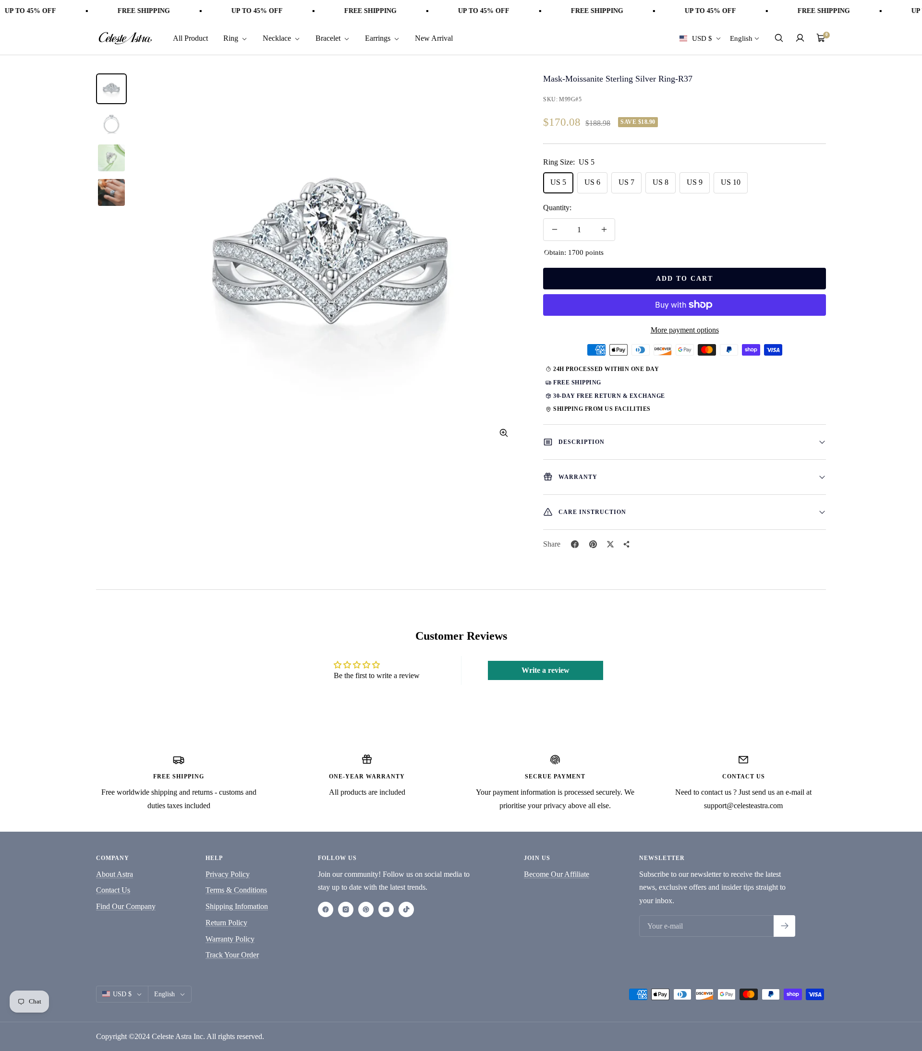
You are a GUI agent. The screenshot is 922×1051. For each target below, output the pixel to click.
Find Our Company (126, 906)
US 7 (626, 182)
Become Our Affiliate (556, 874)
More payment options (685, 330)
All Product (190, 38)
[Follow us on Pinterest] (366, 909)
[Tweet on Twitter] (610, 544)
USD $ (702, 38)
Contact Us (113, 890)
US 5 (558, 182)
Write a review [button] (546, 670)
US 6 (592, 182)
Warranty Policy (230, 939)
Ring (231, 38)
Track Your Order (232, 955)
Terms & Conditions (236, 890)
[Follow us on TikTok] (406, 909)
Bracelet (328, 38)
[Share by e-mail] (627, 544)
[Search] (779, 38)
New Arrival (434, 38)
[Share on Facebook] (575, 544)
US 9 (695, 182)
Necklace (278, 38)
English (741, 38)
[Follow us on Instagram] (345, 909)
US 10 (730, 182)
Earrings (378, 38)
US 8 (660, 182)
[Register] (784, 926)
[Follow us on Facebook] (325, 909)
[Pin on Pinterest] (593, 544)
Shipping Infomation (237, 906)
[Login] (800, 38)
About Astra (114, 874)
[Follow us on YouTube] (386, 909)
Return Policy (226, 923)
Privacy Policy (228, 874)
